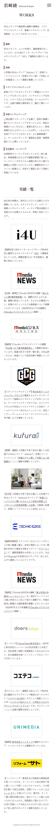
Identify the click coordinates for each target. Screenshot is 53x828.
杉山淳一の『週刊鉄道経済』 (19, 347)
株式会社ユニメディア (22, 741)
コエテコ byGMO (16, 698)
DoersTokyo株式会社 (28, 643)
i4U (36, 253)
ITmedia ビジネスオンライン (18, 311)
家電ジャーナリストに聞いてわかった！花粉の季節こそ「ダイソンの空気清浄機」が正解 (26, 501)
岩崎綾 (19, 5)
